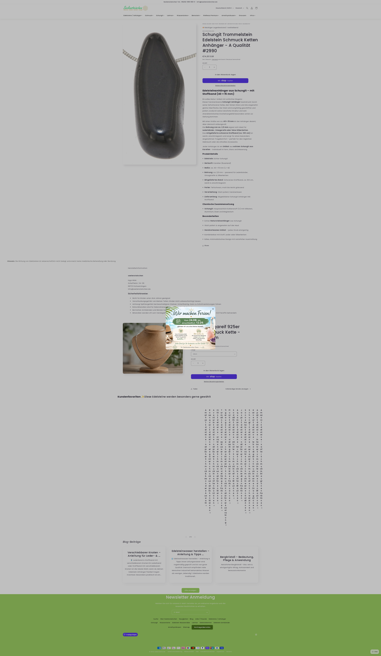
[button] (213, 309)
